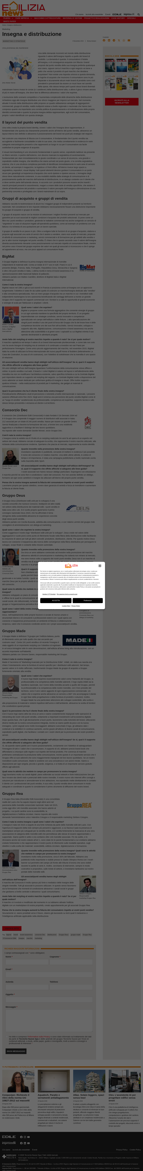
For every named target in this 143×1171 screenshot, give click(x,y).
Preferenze (88, 600)
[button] (100, 566)
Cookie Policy (66, 606)
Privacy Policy (76, 606)
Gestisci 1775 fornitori (49, 594)
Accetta (56, 600)
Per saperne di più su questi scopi (67, 594)
